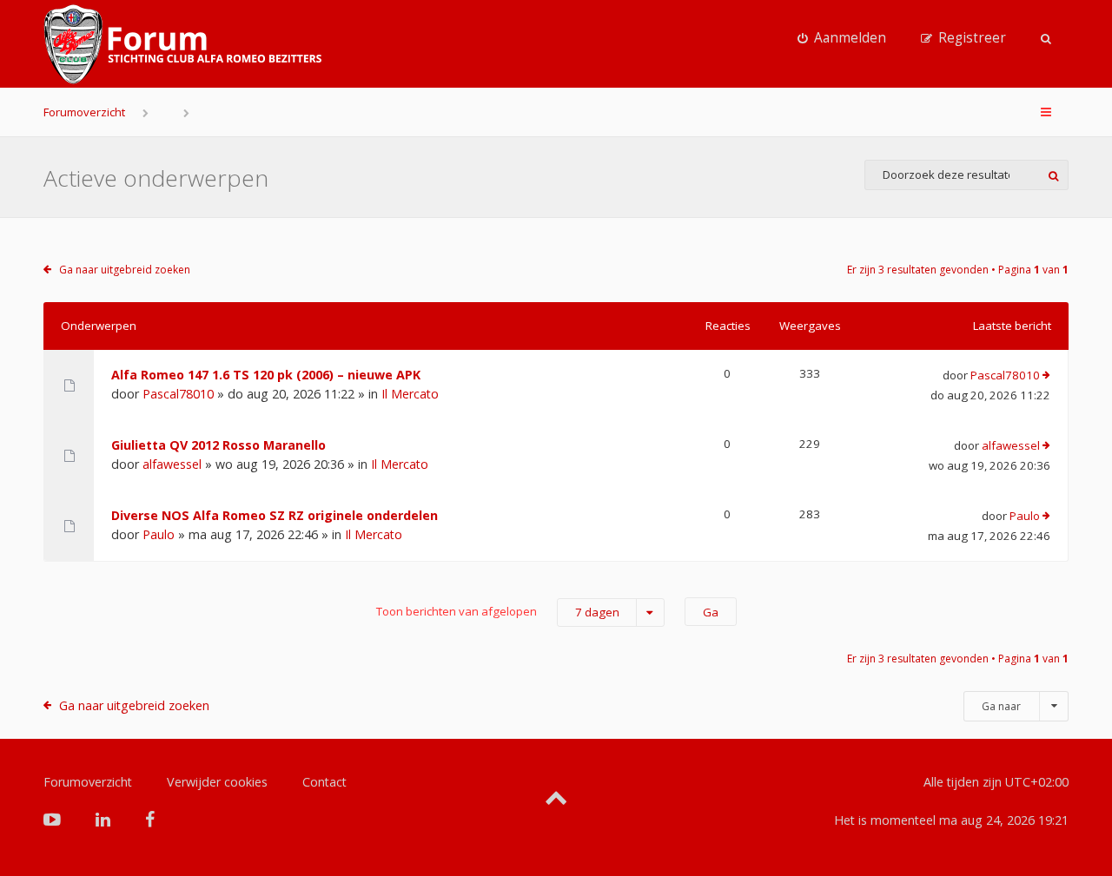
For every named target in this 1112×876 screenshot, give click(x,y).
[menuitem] (842, 38)
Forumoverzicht (84, 112)
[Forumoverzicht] (182, 44)
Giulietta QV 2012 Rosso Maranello (218, 445)
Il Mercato (410, 393)
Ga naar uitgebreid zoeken (124, 269)
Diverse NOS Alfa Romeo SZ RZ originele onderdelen (274, 515)
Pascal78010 (178, 393)
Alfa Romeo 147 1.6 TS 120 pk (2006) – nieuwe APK (265, 374)
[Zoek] (1053, 175)
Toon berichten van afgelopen (497, 611)
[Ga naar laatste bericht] (1046, 376)
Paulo (158, 534)
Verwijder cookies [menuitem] (217, 782)
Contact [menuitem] (324, 782)
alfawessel (172, 464)
